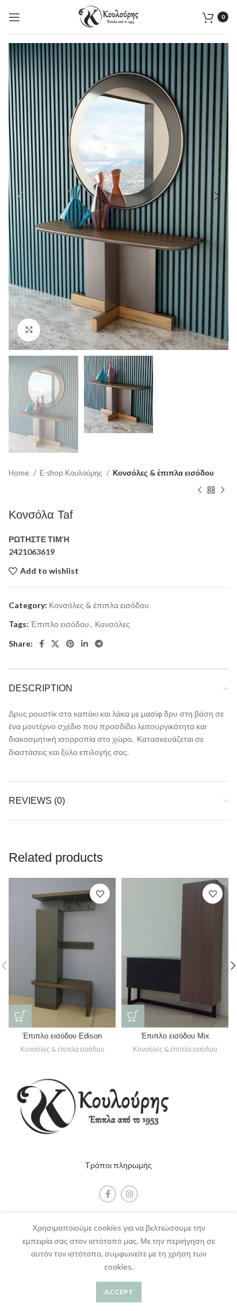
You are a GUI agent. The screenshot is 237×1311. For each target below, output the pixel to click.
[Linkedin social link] (84, 643)
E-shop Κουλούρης (72, 472)
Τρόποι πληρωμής (118, 1165)
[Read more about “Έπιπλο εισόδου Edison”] (20, 1016)
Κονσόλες (112, 624)
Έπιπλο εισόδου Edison (62, 1036)
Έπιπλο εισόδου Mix (175, 1036)
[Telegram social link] (98, 643)
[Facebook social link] (42, 643)
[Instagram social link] (129, 1194)
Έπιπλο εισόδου (59, 624)
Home (19, 472)
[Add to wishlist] (100, 894)
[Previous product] (199, 490)
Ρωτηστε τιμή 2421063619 (39, 545)
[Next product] (222, 490)
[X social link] (55, 643)
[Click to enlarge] (28, 329)
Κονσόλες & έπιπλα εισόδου (163, 472)
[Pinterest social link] (70, 643)
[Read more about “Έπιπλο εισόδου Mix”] (132, 1016)
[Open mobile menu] (14, 17)
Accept (118, 1291)
